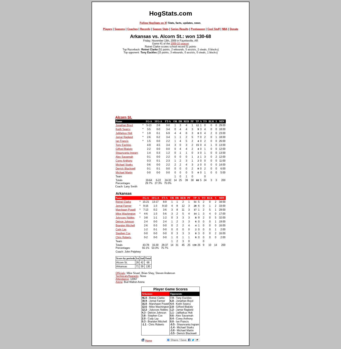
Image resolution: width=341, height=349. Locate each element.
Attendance (122, 279)
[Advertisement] (170, 84)
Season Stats (161, 29)
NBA (224, 29)
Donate (234, 29)
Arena (119, 281)
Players (107, 29)
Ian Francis (122, 141)
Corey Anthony (124, 160)
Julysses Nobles (125, 217)
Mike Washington (125, 213)
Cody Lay (121, 229)
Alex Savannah (124, 156)
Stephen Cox (123, 233)
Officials (120, 273)
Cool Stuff (213, 29)
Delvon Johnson (125, 221)
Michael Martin (124, 172)
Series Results (179, 29)
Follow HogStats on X (153, 22)
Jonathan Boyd (124, 125)
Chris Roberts (123, 237)
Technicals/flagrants (127, 276)
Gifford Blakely (124, 148)
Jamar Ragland (124, 137)
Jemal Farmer (123, 205)
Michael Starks (124, 164)
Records (145, 29)
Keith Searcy (123, 129)
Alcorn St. (123, 117)
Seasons (119, 29)
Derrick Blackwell (125, 168)
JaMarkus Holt (124, 133)
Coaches (132, 29)
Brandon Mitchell (125, 225)
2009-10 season (180, 43)
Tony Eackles (123, 144)
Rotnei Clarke (123, 201)
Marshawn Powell (126, 209)
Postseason (198, 29)
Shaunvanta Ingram (127, 152)
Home (148, 340)
